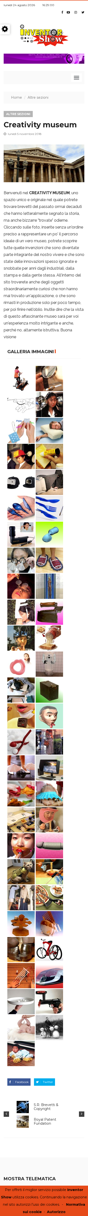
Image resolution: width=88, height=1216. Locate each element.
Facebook (22, 1082)
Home (16, 97)
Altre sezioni (38, 97)
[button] (6, 1114)
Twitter (48, 1082)
